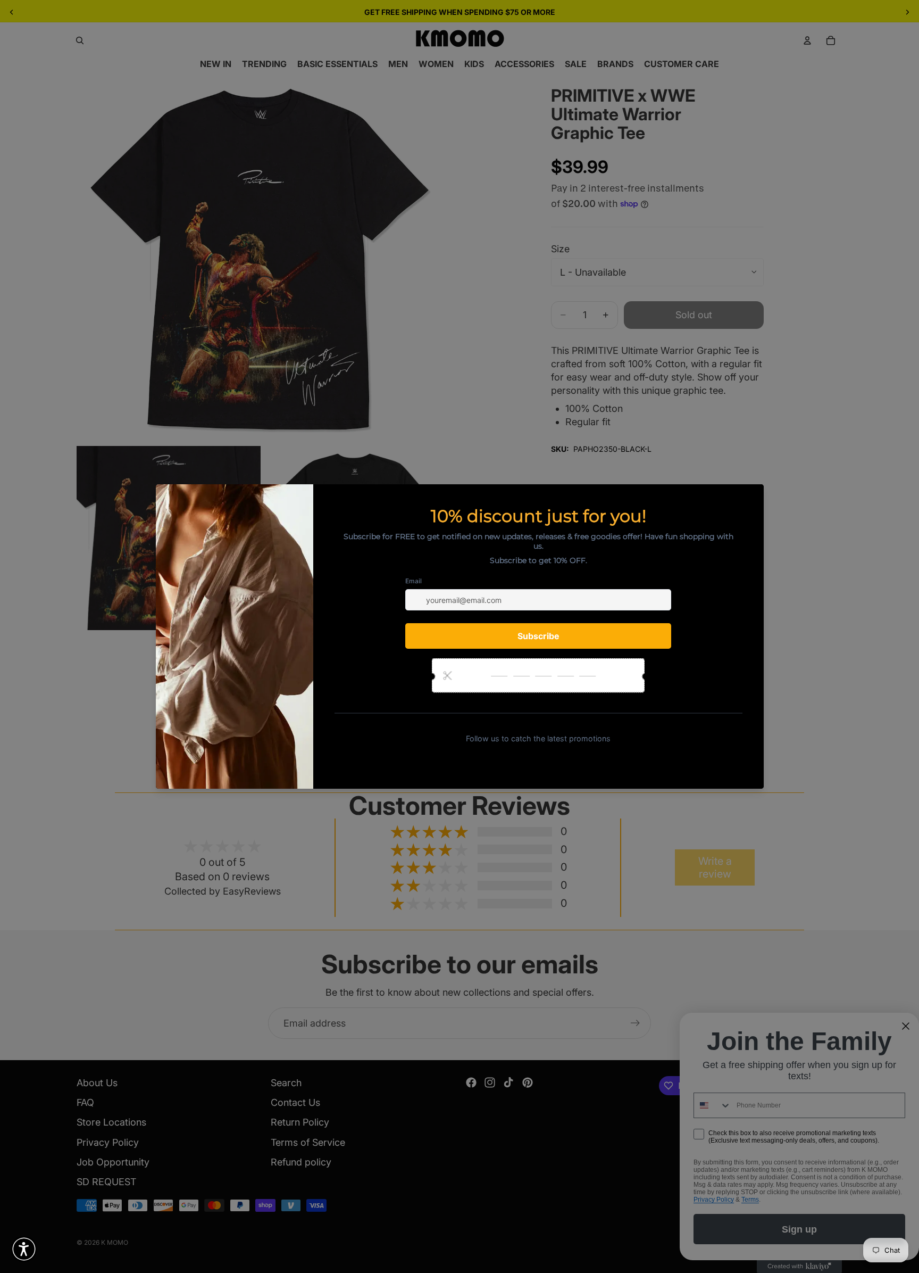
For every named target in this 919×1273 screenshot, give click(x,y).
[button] (24, 1249)
